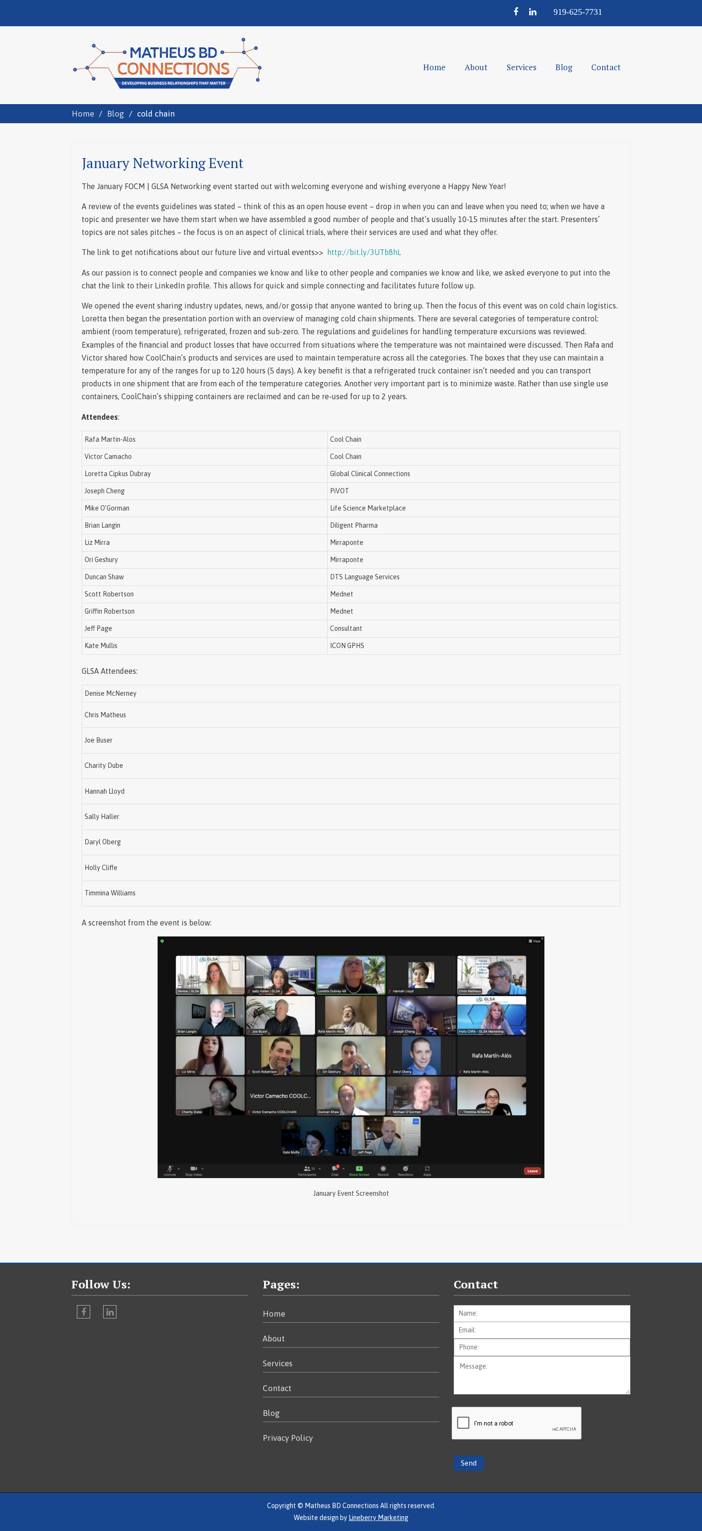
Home (434, 67)
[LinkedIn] (535, 12)
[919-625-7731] (585, 12)
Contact (606, 67)
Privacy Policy (288, 1438)
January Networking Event (163, 163)
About (476, 67)
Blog (563, 67)
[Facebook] (520, 12)
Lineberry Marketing (378, 1517)
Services (521, 67)
